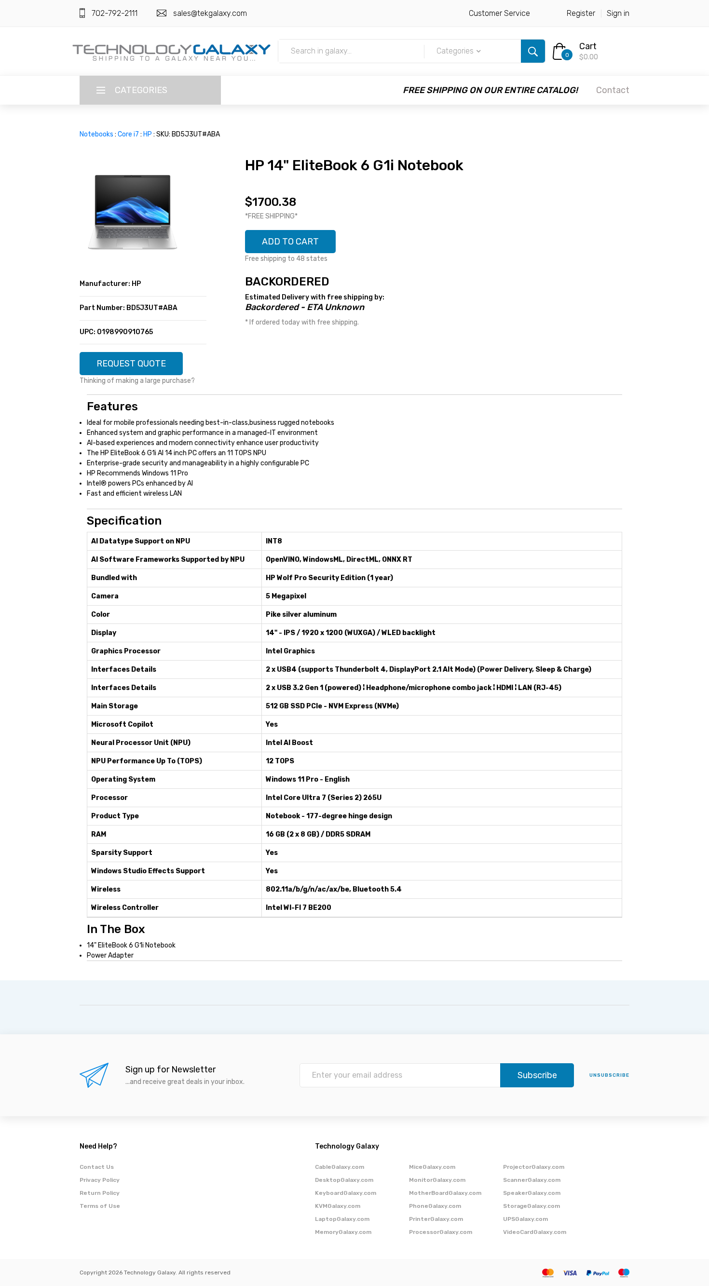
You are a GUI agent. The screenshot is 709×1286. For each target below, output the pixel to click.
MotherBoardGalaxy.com (445, 1193)
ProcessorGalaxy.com (440, 1232)
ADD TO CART (290, 241)
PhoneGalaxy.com (435, 1206)
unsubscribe (609, 1075)
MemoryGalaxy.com (343, 1232)
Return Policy (100, 1193)
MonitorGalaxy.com (437, 1180)
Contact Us (97, 1167)
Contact (612, 90)
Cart (588, 46)
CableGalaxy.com (339, 1167)
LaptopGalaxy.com (342, 1219)
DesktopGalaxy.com (344, 1180)
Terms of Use (100, 1206)
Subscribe (537, 1075)
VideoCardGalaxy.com (534, 1232)
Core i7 (128, 134)
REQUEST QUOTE (131, 363)
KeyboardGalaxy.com (345, 1193)
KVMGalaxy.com (337, 1206)
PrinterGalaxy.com (436, 1219)
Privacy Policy (100, 1180)
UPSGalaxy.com (525, 1219)
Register (581, 13)
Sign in (618, 13)
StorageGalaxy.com (531, 1206)
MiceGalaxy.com (432, 1167)
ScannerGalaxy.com (531, 1180)
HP (147, 134)
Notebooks (96, 134)
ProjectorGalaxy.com (533, 1167)
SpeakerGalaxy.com (531, 1193)
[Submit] (533, 51)
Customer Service (499, 13)
